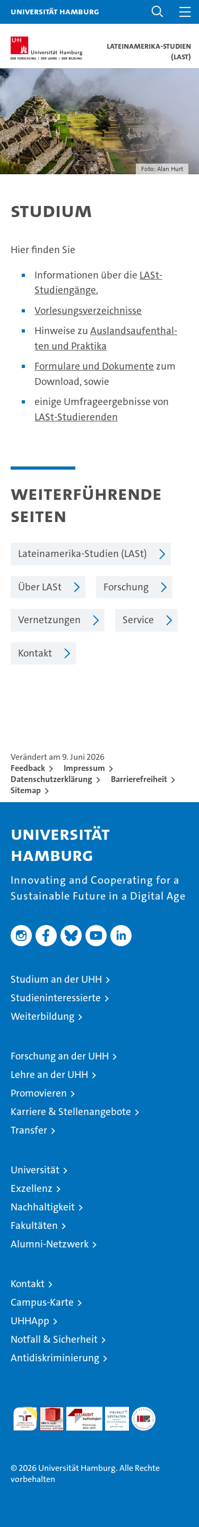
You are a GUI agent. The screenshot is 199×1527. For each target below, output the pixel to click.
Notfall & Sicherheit (54, 1339)
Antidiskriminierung (55, 1357)
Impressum (84, 768)
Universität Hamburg (55, 11)
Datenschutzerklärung (51, 779)
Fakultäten (34, 1225)
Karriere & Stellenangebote (71, 1111)
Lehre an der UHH (49, 1074)
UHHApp (30, 1320)
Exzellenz (32, 1188)
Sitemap (26, 790)
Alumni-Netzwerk (50, 1244)
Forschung (126, 587)
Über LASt (40, 587)
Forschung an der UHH (60, 1056)
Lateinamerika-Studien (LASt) (82, 553)
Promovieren (39, 1093)
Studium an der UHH (56, 979)
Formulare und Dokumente (94, 366)
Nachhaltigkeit (43, 1207)
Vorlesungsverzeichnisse (88, 310)
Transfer (29, 1130)
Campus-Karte (42, 1302)
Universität (35, 1169)
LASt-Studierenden (76, 417)
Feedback (28, 768)
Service (138, 619)
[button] (157, 12)
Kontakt (35, 653)
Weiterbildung (42, 1016)
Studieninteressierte (56, 997)
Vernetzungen (49, 619)
